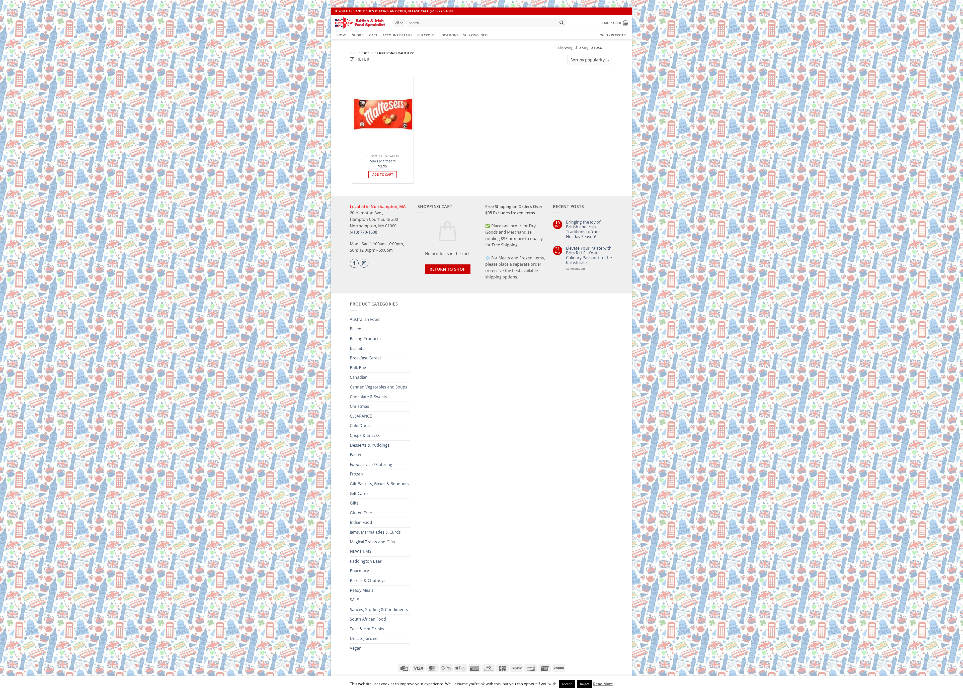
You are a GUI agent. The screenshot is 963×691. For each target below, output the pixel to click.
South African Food (368, 619)
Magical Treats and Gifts (372, 542)
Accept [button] (567, 684)
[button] (615, 22)
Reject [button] (584, 684)
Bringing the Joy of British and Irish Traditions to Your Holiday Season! (583, 229)
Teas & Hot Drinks (367, 629)
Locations (449, 35)
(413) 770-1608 (363, 232)
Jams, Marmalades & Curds (375, 532)
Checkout (426, 35)
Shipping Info (475, 35)
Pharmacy (359, 570)
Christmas (359, 406)
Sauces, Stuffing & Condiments (379, 609)
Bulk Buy (358, 367)
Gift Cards (359, 493)
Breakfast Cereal (365, 358)
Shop (356, 35)
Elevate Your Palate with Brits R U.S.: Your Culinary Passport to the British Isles (589, 255)
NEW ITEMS (360, 551)
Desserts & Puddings (369, 445)
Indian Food (361, 522)
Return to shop (448, 269)
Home (342, 35)
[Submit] (561, 23)
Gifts (354, 503)
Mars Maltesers (383, 161)
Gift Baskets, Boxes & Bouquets (379, 483)
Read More (603, 683)
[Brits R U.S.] (360, 23)
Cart (373, 35)
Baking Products (365, 338)
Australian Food (365, 319)
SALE (354, 600)
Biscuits (357, 348)
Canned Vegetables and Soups (378, 387)
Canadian (359, 377)
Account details (397, 35)
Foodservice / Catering (371, 464)
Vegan (356, 648)
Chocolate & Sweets (368, 397)
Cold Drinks (361, 425)
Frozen (356, 474)
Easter (356, 454)
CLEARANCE (361, 416)
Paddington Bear (366, 561)
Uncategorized (364, 638)
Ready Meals (361, 590)
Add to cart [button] (382, 174)
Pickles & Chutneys (367, 580)
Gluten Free (361, 513)
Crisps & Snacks (365, 435)
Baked (355, 329)
